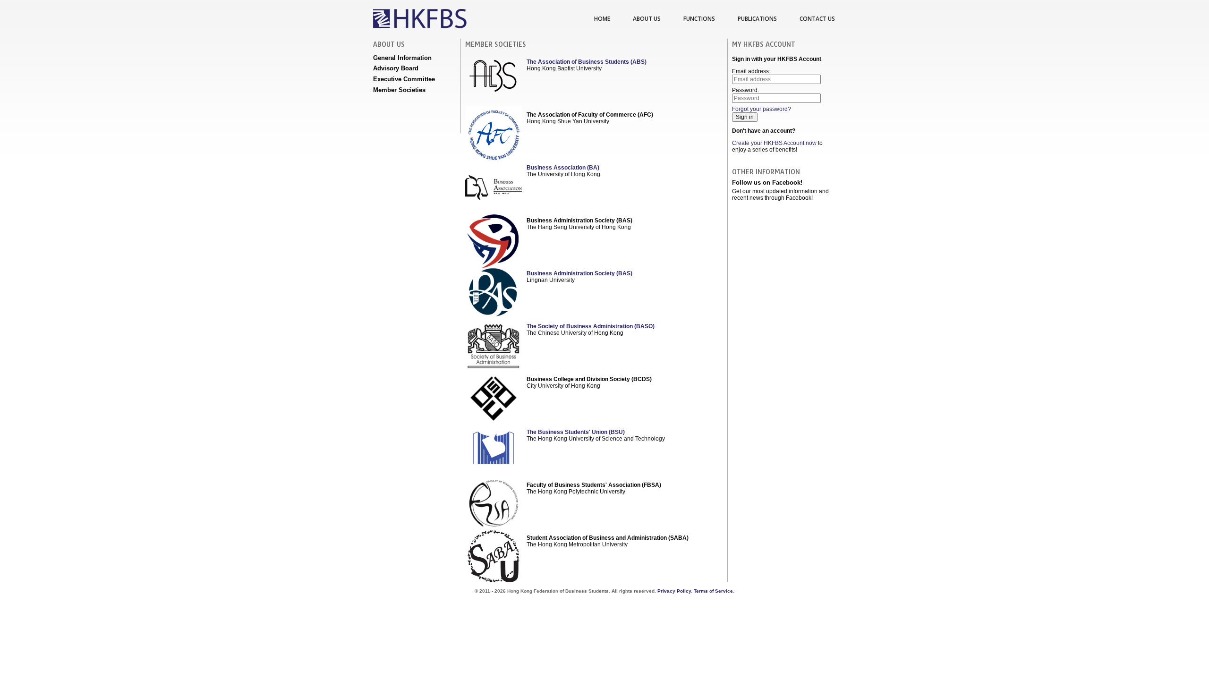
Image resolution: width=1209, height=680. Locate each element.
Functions (699, 19)
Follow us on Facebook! (767, 182)
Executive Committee (404, 79)
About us (647, 19)
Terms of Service (713, 591)
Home (602, 19)
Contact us (817, 19)
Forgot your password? (761, 109)
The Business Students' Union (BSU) (576, 432)
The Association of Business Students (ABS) (587, 62)
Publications (757, 19)
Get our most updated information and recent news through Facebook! (780, 194)
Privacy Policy (674, 591)
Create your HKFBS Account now (774, 143)
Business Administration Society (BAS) (579, 273)
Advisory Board (395, 68)
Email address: (751, 71)
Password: (745, 90)
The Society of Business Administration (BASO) (591, 326)
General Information (402, 57)
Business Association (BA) (563, 167)
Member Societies (399, 90)
